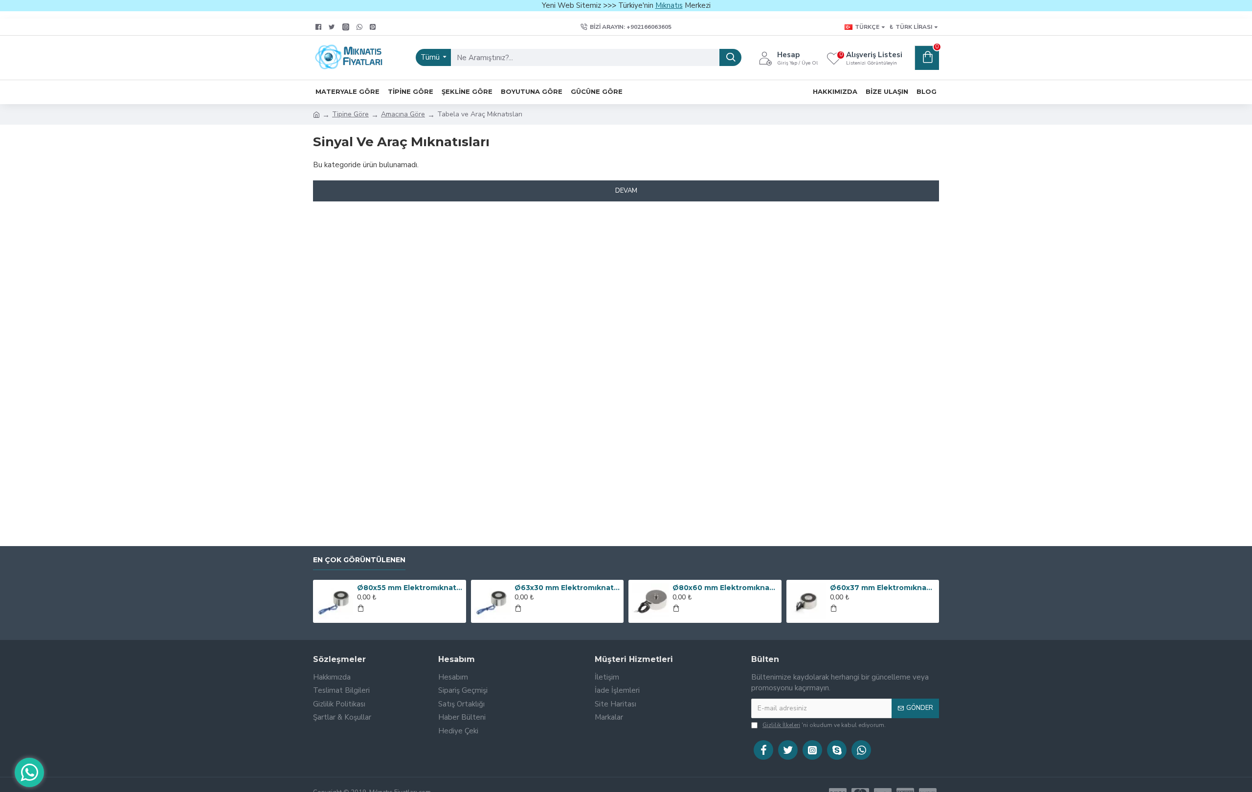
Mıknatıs (669, 5)
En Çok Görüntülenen (359, 560)
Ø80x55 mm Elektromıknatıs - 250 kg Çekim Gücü (410, 587)
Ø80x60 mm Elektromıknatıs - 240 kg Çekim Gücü (725, 587)
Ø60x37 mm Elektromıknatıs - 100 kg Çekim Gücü (883, 587)
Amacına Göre (403, 114)
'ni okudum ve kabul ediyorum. (824, 725)
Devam (626, 190)
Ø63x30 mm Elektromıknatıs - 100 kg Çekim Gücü (567, 587)
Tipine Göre (350, 114)
